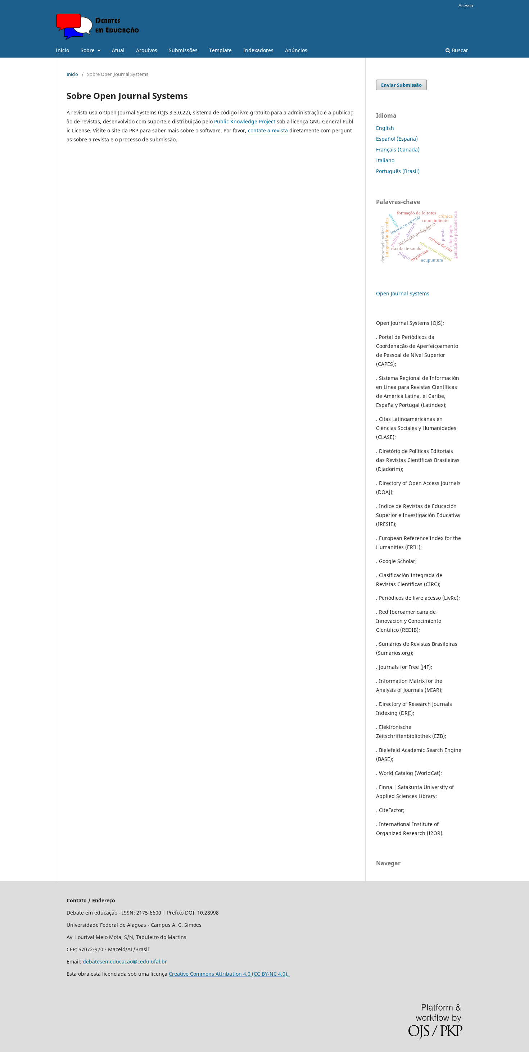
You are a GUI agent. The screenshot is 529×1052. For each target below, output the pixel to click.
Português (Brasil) (398, 171)
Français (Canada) (398, 149)
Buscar (459, 50)
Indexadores (258, 50)
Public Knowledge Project (244, 121)
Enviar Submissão (401, 85)
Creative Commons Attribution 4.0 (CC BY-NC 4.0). (229, 973)
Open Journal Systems (402, 293)
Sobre (88, 50)
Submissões (183, 50)
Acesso (465, 5)
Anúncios (296, 50)
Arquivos (146, 50)
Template (220, 50)
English (385, 127)
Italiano (385, 160)
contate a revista (268, 130)
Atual (118, 50)
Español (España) (397, 138)
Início (62, 50)
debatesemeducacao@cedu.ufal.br (125, 961)
